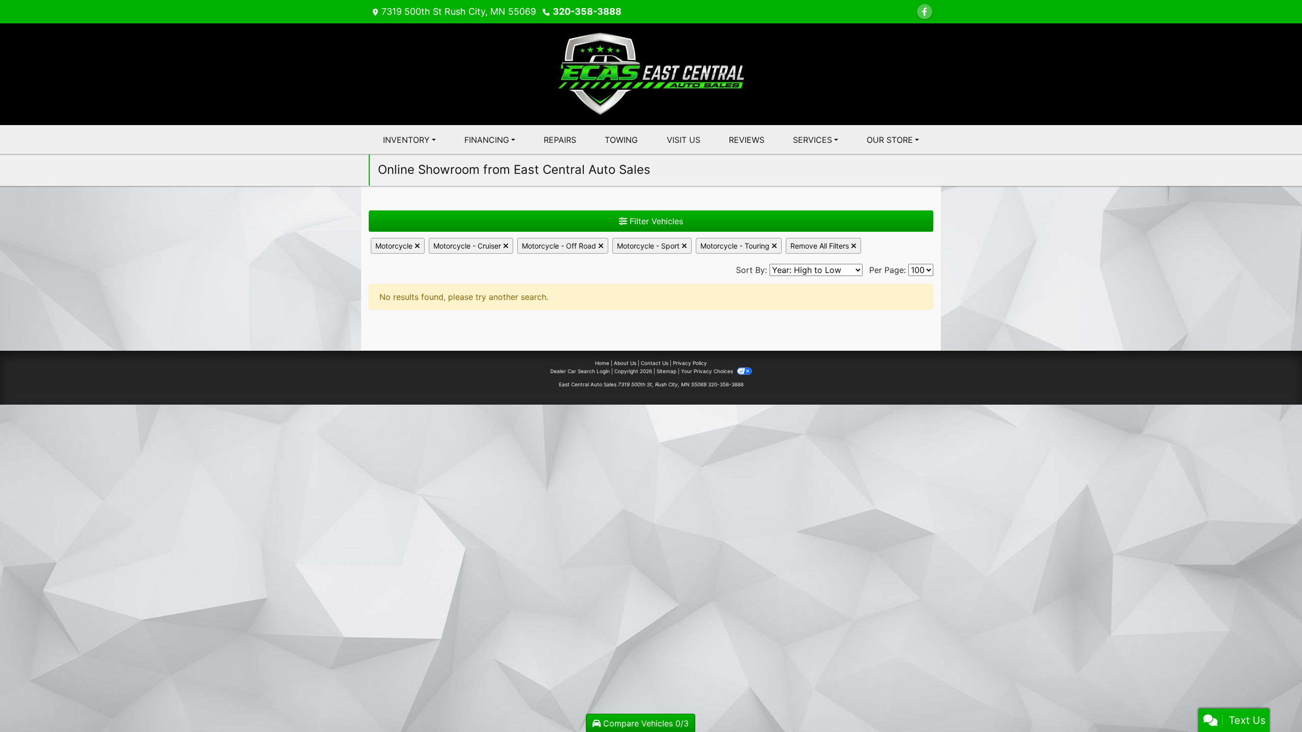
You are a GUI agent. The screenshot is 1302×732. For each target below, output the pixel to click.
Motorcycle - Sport (649, 245)
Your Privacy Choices (707, 371)
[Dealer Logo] (651, 73)
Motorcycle (395, 245)
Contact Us (654, 363)
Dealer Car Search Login (580, 371)
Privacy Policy (690, 363)
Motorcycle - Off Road (560, 245)
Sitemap (666, 371)
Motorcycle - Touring (736, 245)
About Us (625, 363)
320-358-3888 (587, 11)
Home (602, 363)
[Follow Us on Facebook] (924, 11)
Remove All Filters (820, 245)
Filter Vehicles (655, 221)
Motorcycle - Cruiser (468, 245)
